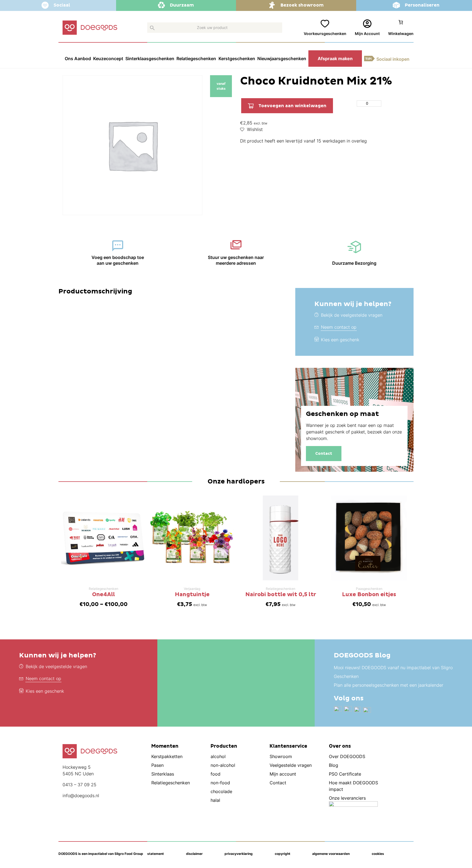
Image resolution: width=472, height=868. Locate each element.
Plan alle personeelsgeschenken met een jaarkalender (388, 685)
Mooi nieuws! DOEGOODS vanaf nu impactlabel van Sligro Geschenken (393, 672)
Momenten (164, 746)
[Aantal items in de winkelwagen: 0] (401, 28)
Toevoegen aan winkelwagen (292, 106)
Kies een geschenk (340, 339)
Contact (323, 453)
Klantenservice (288, 746)
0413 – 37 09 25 (79, 784)
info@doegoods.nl (81, 795)
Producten (224, 746)
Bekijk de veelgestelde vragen (351, 315)
